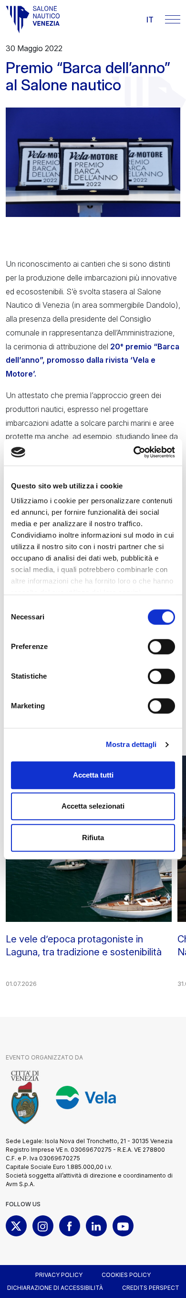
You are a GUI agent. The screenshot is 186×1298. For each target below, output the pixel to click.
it (150, 19)
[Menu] (172, 19)
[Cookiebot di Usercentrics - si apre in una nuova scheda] (134, 452)
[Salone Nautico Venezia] (33, 19)
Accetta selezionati (93, 806)
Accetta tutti (93, 775)
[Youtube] (123, 1225)
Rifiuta (93, 837)
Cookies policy (126, 1274)
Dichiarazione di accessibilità (55, 1287)
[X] (16, 1225)
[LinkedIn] (96, 1225)
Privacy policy (59, 1274)
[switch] (161, 646)
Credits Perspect (150, 1287)
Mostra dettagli (131, 744)
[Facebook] (69, 1225)
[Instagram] (42, 1225)
